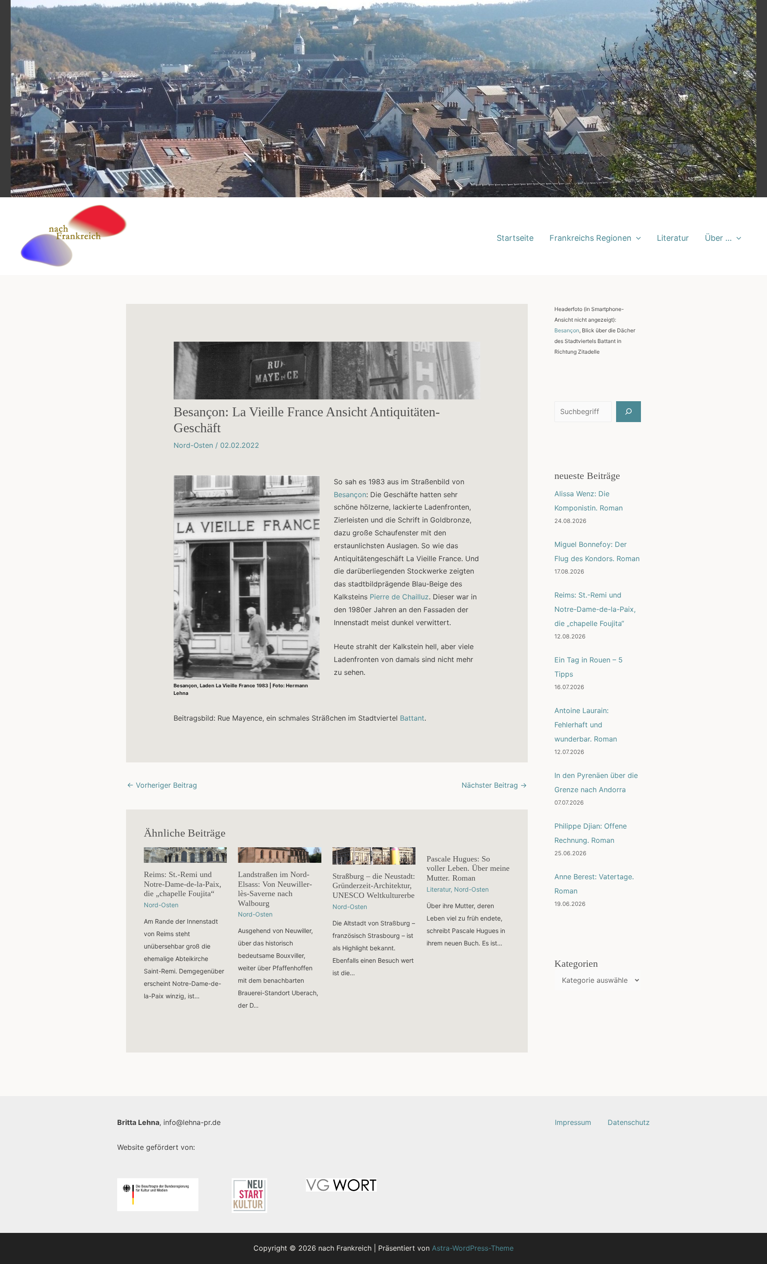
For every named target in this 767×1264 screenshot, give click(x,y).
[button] (636, 238)
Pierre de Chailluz (399, 596)
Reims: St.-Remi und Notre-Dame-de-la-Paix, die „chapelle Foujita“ (182, 884)
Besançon (350, 494)
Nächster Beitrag (494, 785)
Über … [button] (718, 238)
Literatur (673, 238)
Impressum (573, 1122)
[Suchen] (628, 411)
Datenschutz (629, 1122)
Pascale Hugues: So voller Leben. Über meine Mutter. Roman (468, 868)
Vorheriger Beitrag (162, 785)
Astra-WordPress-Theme (473, 1248)
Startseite (515, 238)
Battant (412, 718)
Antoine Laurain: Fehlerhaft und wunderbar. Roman (585, 724)
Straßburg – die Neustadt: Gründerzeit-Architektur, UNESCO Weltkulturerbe (373, 886)
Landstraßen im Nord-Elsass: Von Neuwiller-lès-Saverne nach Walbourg (275, 889)
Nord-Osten (193, 445)
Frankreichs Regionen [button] (591, 238)
